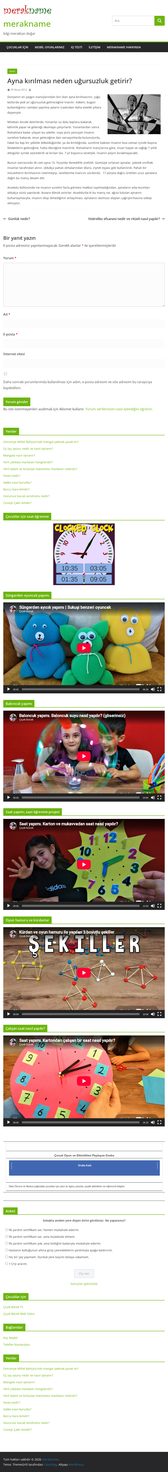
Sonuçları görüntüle (84, 1284)
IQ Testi (76, 47)
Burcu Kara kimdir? (16, 489)
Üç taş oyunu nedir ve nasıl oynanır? (28, 449)
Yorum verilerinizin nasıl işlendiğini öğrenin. (119, 409)
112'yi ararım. (18, 1264)
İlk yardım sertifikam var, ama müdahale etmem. (42, 1237)
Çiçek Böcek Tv (13, 1307)
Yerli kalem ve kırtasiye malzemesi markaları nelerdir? (40, 469)
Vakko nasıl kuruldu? (17, 482)
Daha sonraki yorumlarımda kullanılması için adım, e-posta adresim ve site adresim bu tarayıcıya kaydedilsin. (77, 385)
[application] (84, 647)
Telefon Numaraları (16, 1344)
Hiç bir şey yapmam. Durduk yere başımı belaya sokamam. (49, 1257)
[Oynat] (9, 689)
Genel (12, 71)
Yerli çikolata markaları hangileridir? (28, 462)
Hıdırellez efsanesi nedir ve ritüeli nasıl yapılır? (124, 219)
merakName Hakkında (124, 47)
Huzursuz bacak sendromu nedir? (26, 496)
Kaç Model (10, 1338)
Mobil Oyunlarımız (49, 47)
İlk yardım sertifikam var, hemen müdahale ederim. (44, 1230)
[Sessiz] (153, 689)
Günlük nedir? (19, 219)
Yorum (9, 258)
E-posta (10, 334)
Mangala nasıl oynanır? (19, 455)
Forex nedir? (11, 476)
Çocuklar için (17, 47)
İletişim (94, 47)
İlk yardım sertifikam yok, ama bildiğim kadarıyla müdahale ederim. (55, 1243)
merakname (27, 23)
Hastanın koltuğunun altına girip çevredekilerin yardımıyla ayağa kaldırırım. (61, 1250)
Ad (6, 314)
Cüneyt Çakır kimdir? (17, 503)
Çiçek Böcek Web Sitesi (18, 1314)
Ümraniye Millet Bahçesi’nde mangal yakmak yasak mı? (40, 442)
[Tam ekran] (159, 689)
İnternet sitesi (14, 354)
